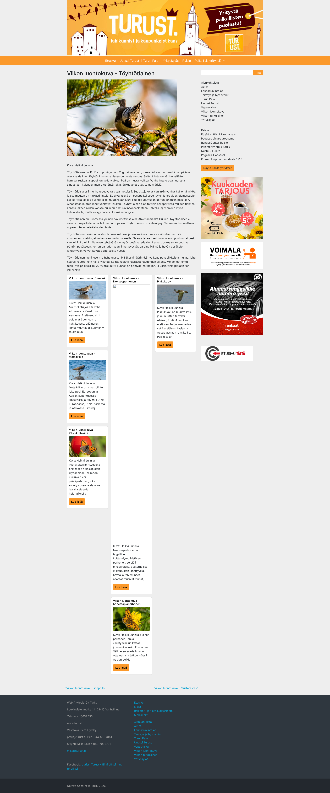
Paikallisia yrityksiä (208, 60)
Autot (204, 86)
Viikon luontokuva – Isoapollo (85, 688)
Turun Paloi (151, 60)
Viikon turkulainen (212, 115)
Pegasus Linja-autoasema (217, 138)
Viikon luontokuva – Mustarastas (175, 688)
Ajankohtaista (210, 82)
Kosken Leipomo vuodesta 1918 (221, 159)
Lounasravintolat (212, 91)
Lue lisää (77, 340)
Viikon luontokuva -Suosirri (87, 278)
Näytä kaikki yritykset (217, 168)
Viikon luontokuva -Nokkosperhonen (126, 279)
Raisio (186, 60)
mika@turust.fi (76, 750)
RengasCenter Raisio (214, 142)
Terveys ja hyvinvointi (215, 95)
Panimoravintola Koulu (215, 146)
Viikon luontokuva (212, 111)
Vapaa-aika (208, 107)
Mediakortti (141, 715)
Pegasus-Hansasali (213, 155)
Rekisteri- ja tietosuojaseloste (153, 710)
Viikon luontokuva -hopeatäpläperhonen (127, 602)
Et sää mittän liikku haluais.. (219, 134)
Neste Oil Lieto (210, 151)
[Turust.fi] (165, 28)
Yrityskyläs (171, 60)
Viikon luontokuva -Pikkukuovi (170, 279)
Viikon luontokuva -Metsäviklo (82, 355)
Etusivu (110, 60)
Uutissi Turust (129, 60)
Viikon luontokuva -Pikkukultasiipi (82, 431)
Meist (137, 706)
